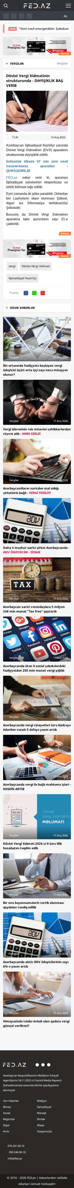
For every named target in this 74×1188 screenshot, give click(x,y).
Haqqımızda (44, 1131)
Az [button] (66, 16)
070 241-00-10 (16, 1146)
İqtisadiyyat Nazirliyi (23, 278)
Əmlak (41, 1119)
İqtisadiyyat (44, 1107)
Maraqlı (41, 1113)
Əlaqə (40, 1125)
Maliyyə (41, 1101)
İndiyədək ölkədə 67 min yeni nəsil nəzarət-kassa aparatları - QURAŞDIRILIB (37, 166)
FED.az (11, 177)
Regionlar (9, 1119)
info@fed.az (15, 1158)
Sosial (6, 1113)
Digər (6, 1125)
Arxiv (6, 1131)
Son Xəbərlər (11, 1101)
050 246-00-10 (17, 1152)
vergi (12, 266)
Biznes (7, 1107)
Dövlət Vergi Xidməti (36, 266)
